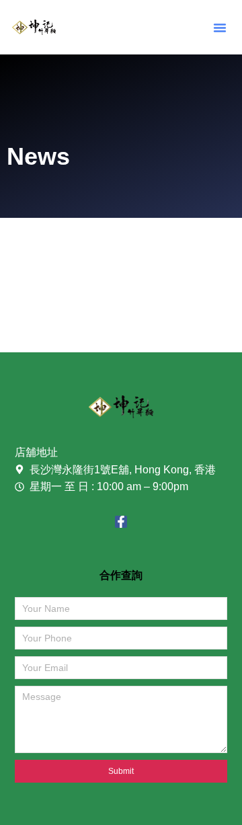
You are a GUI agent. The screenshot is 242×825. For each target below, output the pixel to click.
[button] (220, 27)
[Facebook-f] (121, 522)
